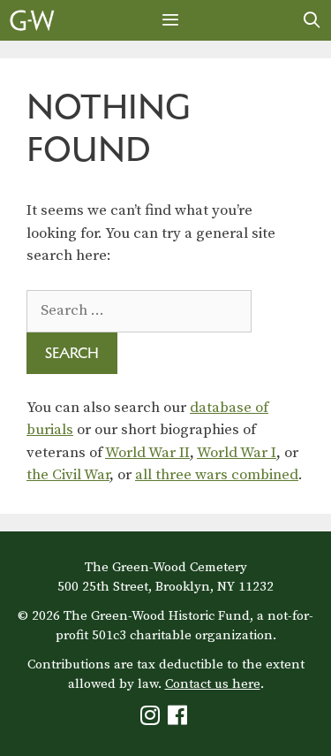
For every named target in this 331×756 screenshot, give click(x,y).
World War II (147, 452)
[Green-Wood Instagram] (152, 719)
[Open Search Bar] (312, 20)
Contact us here (212, 684)
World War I (236, 452)
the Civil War (67, 475)
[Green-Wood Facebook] (180, 719)
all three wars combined (216, 475)
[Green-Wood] (32, 20)
